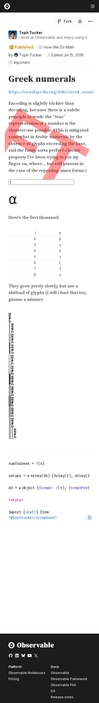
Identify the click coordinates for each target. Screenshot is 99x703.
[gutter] (2, 124)
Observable (60, 673)
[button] (2, 72)
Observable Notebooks (26, 673)
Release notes (62, 697)
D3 (53, 691)
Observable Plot (63, 685)
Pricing (13, 679)
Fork (68, 21)
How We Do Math (59, 47)
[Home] (31, 647)
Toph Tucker (31, 32)
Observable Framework (69, 679)
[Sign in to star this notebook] (80, 21)
